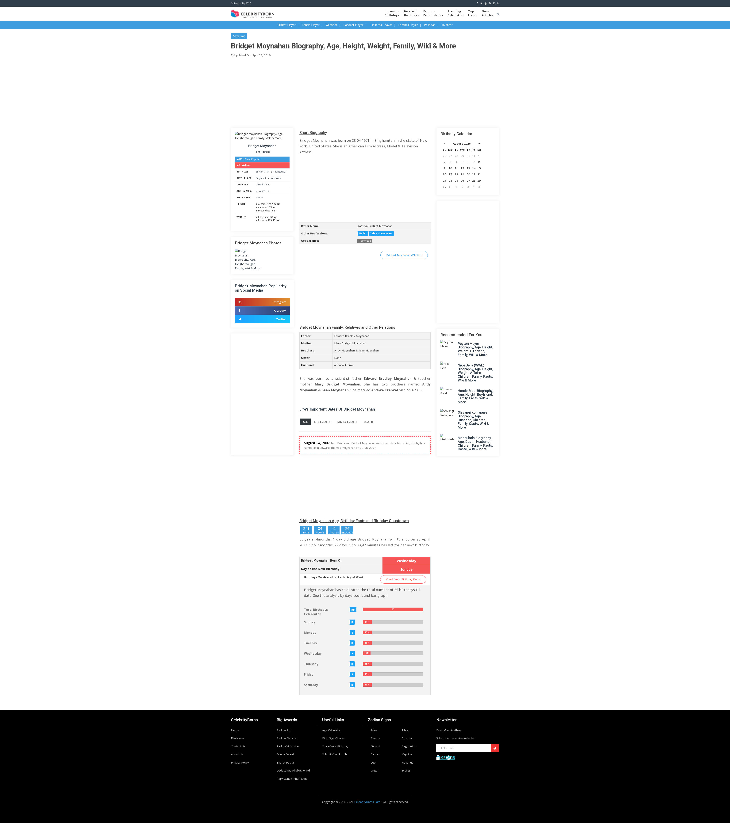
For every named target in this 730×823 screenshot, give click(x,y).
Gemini (375, 746)
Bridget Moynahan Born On (321, 560)
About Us (237, 754)
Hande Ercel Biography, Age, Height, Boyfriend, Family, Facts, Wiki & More (475, 396)
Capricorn (408, 754)
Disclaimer (237, 738)
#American (239, 36)
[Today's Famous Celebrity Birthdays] (252, 13)
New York (276, 178)
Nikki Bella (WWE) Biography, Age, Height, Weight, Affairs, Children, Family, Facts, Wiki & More (475, 372)
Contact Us (238, 746)
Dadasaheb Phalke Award (293, 770)
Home (235, 730)
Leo (373, 762)
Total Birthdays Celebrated (316, 612)
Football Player (408, 25)
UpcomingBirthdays (392, 13)
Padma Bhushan (287, 738)
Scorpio (407, 738)
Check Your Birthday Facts (403, 579)
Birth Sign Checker (334, 738)
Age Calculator (331, 730)
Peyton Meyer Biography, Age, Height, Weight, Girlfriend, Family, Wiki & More (475, 349)
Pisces (406, 770)
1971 (268, 171)
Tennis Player (311, 25)
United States (263, 184)
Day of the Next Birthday (320, 569)
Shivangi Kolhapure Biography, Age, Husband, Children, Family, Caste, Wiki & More (473, 419)
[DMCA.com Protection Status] (445, 757)
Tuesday (310, 643)
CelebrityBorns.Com (367, 802)
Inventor (447, 25)
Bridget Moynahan (262, 146)
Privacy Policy (240, 762)
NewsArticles (487, 13)
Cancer (375, 754)
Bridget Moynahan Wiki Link (404, 255)
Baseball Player (353, 25)
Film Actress (262, 151)
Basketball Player (381, 25)
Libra (405, 730)
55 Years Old (263, 191)
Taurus (259, 197)
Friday (308, 674)
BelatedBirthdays (411, 13)
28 (257, 171)
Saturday (311, 685)
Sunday (309, 622)
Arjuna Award (285, 754)
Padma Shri (284, 730)
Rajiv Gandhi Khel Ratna (292, 778)
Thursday (311, 664)
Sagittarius (409, 746)
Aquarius (407, 762)
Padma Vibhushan (288, 746)
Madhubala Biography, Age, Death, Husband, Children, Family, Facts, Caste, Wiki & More (475, 443)
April (261, 171)
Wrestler (331, 25)
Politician (429, 25)
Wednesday (278, 171)
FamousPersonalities (433, 13)
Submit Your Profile (335, 754)
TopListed (472, 13)
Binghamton (262, 178)
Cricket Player (287, 25)
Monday (310, 633)
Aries (374, 730)
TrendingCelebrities (456, 13)
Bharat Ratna (285, 762)
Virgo (374, 770)
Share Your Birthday (335, 746)
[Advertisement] (345, 91)
